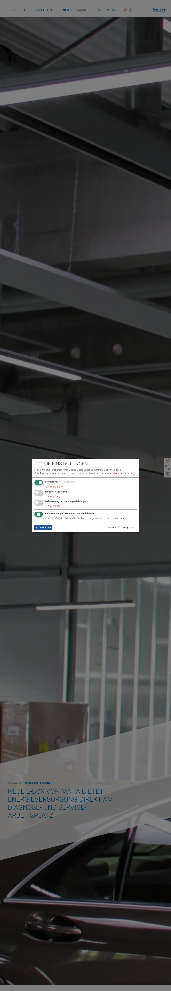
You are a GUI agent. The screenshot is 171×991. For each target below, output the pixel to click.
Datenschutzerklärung (122, 473)
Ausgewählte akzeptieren (121, 527)
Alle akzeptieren (43, 527)
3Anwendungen (53, 486)
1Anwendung (52, 496)
